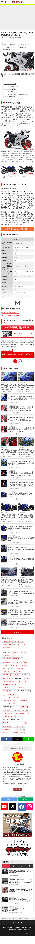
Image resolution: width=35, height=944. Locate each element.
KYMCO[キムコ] (12, 694)
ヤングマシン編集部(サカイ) (15, 912)
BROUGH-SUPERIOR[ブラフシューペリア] (14, 665)
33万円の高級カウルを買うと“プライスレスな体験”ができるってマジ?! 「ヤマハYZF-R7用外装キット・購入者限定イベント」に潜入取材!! (21, 623)
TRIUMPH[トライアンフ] (9, 729)
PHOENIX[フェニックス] (22, 713)
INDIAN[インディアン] (23, 687)
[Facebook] (6, 739)
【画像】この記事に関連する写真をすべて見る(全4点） (17, 355)
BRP (29, 665)
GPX (28, 678)
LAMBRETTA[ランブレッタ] (10, 697)
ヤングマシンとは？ (8, 927)
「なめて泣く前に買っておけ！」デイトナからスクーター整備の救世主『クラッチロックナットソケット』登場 (21, 909)
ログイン (9, 799)
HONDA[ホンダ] (7, 641)
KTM (4, 694)
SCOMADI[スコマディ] (9, 726)
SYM (23, 726)
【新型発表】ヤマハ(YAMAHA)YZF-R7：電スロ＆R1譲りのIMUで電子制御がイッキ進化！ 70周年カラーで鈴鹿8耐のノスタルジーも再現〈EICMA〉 (21, 473)
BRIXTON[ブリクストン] (23, 662)
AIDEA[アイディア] (8, 647)
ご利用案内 (17, 927)
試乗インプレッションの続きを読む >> (17, 229)
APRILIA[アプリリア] (19, 652)
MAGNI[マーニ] (23, 700)
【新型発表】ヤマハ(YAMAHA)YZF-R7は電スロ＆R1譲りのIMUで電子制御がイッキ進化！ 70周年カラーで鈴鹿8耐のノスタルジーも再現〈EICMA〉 (21, 484)
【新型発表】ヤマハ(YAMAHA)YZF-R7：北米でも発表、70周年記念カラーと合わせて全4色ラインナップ (21, 463)
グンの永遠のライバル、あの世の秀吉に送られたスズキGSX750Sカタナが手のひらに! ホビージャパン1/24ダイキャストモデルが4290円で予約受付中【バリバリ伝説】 (20, 900)
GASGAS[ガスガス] (8, 678)
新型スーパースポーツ (12, 47)
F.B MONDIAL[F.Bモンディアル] (11, 675)
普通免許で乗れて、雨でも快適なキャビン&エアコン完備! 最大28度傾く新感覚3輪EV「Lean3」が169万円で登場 (20, 871)
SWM (18, 726)
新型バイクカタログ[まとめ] (25, 44)
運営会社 (20, 929)
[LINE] (28, 739)
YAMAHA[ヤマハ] (18, 641)
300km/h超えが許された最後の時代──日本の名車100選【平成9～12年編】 (9, 580)
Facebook (20, 783)
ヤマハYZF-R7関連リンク (9, 91)
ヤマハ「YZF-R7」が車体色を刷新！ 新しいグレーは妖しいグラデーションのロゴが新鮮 (26, 581)
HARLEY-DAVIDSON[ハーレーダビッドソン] (14, 681)
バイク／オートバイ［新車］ (15, 918)
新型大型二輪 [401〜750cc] (25, 47)
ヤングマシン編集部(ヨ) (14, 413)
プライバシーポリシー (10, 929)
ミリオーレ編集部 (13, 617)
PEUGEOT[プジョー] (8, 713)
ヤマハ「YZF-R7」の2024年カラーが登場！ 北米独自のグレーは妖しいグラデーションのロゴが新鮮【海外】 (21, 601)
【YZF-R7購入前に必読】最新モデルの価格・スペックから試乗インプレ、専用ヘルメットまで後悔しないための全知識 (21, 398)
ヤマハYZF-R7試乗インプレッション (12, 86)
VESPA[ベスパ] (7, 732)
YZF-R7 (3, 47)
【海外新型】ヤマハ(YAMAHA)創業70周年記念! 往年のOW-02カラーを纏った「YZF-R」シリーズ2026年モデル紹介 (21, 429)
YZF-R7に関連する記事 (9, 96)
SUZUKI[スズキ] (7, 644)
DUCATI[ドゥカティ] (19, 668)
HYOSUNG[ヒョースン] (9, 687)
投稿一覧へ (17, 789)
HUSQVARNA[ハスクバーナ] (10, 684)
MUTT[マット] (24, 707)
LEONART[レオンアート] (9, 700)
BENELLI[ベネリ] (7, 655)
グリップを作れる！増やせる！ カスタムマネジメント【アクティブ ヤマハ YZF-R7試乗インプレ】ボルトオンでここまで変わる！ (21, 612)
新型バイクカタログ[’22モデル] (11, 315)
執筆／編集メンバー (27, 927)
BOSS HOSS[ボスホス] (9, 662)
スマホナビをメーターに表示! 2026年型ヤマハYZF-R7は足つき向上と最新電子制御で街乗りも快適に (9, 386)
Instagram (25, 783)
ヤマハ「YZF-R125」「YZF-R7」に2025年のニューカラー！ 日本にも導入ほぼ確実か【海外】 (21, 549)
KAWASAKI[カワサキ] (19, 644)
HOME (4, 918)
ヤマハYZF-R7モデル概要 (9, 84)
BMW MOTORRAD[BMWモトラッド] (12, 659)
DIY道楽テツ (12, 893)
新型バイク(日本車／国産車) (10, 44)
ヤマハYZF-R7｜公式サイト (10, 313)
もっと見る (17, 632)
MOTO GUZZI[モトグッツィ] (10, 704)
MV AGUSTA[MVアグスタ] (10, 710)
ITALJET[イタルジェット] (9, 691)
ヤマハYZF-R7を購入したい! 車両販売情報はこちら (15, 94)
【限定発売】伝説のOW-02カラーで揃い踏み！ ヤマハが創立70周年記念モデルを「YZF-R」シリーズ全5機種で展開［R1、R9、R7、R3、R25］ (20, 408)
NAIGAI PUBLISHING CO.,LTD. (16, 933)
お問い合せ (27, 929)
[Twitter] (17, 739)
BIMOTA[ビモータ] (19, 655)
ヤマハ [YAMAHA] (6, 50)
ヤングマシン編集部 (18, 37)
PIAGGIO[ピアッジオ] (9, 716)
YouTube (13, 783)
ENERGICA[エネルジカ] (9, 671)
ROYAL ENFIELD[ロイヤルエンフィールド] (14, 723)
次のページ (6, 350)
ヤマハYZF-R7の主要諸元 (9, 89)
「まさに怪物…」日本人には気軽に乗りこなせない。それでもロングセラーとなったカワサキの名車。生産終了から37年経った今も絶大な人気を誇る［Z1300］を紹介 (20, 881)
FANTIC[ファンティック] (24, 671)
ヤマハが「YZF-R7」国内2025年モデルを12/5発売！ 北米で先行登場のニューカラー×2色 (20, 494)
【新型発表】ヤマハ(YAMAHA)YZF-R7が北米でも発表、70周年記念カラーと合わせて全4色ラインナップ (26, 451)
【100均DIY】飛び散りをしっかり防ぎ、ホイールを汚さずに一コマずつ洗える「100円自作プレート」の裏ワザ (20, 890)
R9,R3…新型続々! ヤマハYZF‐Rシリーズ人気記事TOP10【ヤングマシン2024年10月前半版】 (21, 538)
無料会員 (25, 799)
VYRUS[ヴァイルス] (18, 732)
